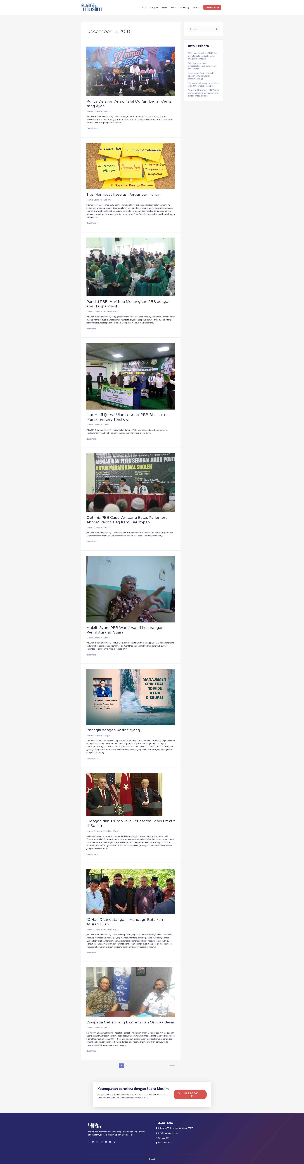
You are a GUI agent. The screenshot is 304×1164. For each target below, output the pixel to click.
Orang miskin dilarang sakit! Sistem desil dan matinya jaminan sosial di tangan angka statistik (203, 93)
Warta (106, 111)
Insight (107, 735)
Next (173, 1065)
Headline (108, 311)
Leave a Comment (94, 111)
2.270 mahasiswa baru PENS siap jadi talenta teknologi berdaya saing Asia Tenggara (202, 56)
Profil (144, 7)
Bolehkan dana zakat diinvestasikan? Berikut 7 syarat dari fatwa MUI (202, 66)
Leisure (107, 199)
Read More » (92, 128)
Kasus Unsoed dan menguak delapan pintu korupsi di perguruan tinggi (200, 76)
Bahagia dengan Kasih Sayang (113, 730)
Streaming (184, 7)
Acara (164, 7)
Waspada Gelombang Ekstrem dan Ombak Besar (130, 1022)
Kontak (196, 7)
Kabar (173, 7)
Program (154, 7)
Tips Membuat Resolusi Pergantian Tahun (123, 194)
